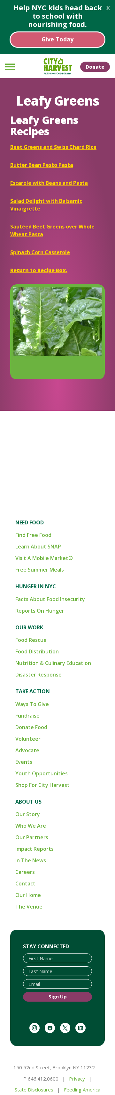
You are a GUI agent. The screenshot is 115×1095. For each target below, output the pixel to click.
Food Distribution (37, 651)
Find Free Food (33, 535)
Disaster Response (38, 674)
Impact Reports (34, 848)
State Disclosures (34, 1089)
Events (23, 761)
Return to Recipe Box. (38, 270)
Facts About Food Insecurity (50, 599)
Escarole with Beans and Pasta (49, 182)
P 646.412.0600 (40, 1078)
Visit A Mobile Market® (44, 558)
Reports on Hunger (39, 610)
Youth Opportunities (41, 773)
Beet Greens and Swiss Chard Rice (53, 147)
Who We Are (30, 825)
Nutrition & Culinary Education (53, 663)
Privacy (77, 1078)
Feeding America (82, 1089)
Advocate (27, 750)
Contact (25, 883)
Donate (95, 67)
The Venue (28, 906)
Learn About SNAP (38, 546)
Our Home (28, 895)
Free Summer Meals (39, 569)
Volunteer (28, 738)
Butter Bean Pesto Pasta (41, 164)
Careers (25, 871)
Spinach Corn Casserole (40, 252)
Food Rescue (31, 639)
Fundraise (27, 715)
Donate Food (31, 727)
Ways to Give (32, 704)
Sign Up (58, 996)
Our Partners (31, 837)
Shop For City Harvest (42, 785)
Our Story (27, 814)
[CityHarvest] (57, 66)
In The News (30, 860)
